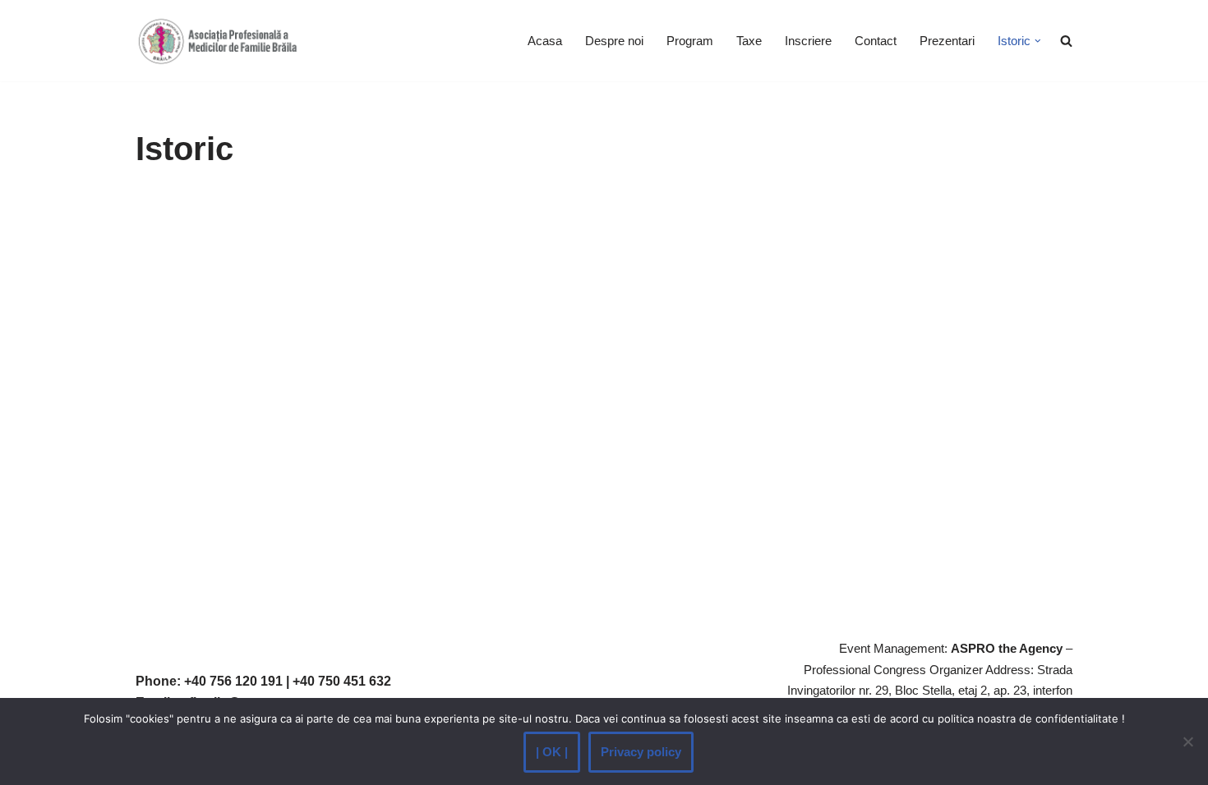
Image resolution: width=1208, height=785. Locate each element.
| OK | (552, 752)
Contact (876, 41)
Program (689, 41)
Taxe (749, 41)
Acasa (545, 41)
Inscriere (808, 41)
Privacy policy (641, 752)
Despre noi (614, 41)
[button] (1038, 41)
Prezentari (947, 41)
